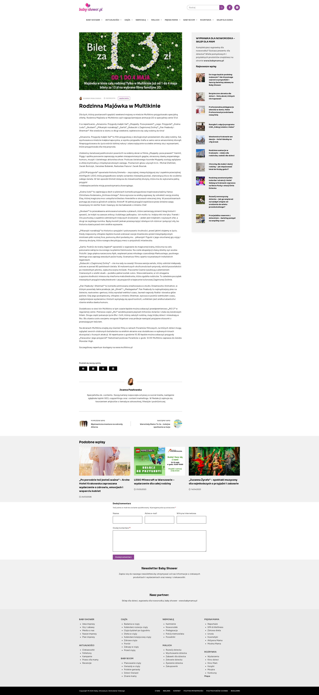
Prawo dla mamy (90, 659)
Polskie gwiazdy (132, 669)
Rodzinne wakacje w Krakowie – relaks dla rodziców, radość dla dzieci (221, 153)
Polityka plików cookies (217, 691)
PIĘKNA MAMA (171, 20)
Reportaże (212, 624)
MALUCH (155, 20)
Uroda (210, 634)
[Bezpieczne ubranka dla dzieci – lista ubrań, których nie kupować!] (200, 96)
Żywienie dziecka (174, 663)
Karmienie (171, 624)
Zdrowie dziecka (174, 659)
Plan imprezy (88, 637)
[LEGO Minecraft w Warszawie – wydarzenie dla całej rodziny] (159, 461)
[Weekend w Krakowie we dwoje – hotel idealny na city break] (200, 139)
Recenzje (86, 663)
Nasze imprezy (89, 634)
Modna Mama (214, 643)
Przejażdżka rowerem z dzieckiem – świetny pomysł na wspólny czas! (222, 218)
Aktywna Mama (214, 640)
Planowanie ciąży (132, 663)
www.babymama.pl (188, 600)
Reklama (166, 691)
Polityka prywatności (193, 691)
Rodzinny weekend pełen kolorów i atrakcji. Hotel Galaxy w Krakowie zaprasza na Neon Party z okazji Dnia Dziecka (222, 183)
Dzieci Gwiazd (131, 673)
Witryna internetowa (186, 513)
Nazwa (116, 513)
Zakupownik (172, 666)
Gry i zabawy (88, 627)
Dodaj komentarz (121, 528)
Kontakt (177, 691)
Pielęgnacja (172, 630)
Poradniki (170, 637)
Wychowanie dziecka (176, 653)
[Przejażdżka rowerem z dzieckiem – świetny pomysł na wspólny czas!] (200, 218)
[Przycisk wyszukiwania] (221, 7)
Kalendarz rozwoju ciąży (136, 627)
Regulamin (235, 691)
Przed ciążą (129, 650)
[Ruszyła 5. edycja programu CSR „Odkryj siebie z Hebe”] (200, 126)
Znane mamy (130, 676)
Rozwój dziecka (173, 650)
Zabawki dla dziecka (176, 656)
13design (121, 691)
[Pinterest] (103, 368)
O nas (157, 691)
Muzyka (211, 669)
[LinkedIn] (113, 368)
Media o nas (88, 630)
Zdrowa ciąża (130, 640)
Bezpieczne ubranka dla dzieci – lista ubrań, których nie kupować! (222, 96)
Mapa (207, 676)
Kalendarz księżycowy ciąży (137, 637)
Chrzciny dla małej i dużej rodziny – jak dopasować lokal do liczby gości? (221, 166)
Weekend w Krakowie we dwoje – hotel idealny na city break (221, 139)
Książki (210, 666)
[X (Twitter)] (93, 368)
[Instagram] (237, 7)
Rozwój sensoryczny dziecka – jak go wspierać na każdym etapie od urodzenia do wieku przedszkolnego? (221, 201)
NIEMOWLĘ (141, 20)
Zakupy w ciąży (131, 647)
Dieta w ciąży (130, 634)
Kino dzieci (213, 659)
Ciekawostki (88, 650)
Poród (127, 643)
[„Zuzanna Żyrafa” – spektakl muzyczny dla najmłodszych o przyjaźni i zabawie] (214, 461)
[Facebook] (229, 7)
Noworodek (172, 627)
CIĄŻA (127, 20)
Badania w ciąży (132, 624)
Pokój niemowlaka (175, 634)
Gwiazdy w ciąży (132, 666)
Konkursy (212, 673)
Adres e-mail (151, 513)
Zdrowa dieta (214, 630)
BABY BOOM (189, 20)
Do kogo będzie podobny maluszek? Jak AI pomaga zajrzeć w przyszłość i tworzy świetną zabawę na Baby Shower (221, 79)
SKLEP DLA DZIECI (225, 20)
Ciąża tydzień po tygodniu (137, 630)
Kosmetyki (212, 637)
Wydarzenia (124, 98)
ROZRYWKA (205, 20)
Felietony (87, 653)
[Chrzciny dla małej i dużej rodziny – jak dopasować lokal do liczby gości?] (200, 167)
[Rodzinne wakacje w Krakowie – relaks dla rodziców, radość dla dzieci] (200, 153)
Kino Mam (212, 663)
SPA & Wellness (215, 627)
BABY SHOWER (93, 20)
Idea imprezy (88, 624)
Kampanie (87, 656)
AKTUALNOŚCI (112, 20)
